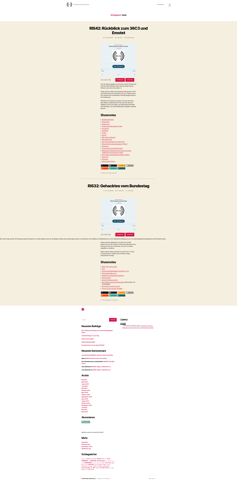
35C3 (103, 269)
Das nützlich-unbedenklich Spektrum (113, 155)
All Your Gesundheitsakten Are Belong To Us (115, 271)
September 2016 (86, 405)
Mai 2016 (84, 409)
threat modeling (85, 467)
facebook (88, 463)
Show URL (130, 79)
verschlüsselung (103, 467)
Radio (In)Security (90, 478)
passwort (91, 464)
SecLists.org (105, 128)
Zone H (104, 135)
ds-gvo (109, 460)
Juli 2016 (84, 407)
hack (113, 173)
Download (120, 79)
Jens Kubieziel (109, 37)
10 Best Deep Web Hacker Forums (112, 126)
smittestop (99, 466)
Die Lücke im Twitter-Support (111, 286)
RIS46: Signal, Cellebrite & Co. (101, 366)
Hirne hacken (106, 161)
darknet (93, 461)
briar (103, 458)
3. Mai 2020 (119, 37)
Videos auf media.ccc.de (109, 273)
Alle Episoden (160, 4)
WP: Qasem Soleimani (108, 137)
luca (113, 462)
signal (95, 466)
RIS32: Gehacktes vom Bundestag (118, 185)
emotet (109, 173)
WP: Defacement (107, 139)
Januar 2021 (85, 384)
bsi (105, 458)
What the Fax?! (106, 278)
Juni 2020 (84, 386)
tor (94, 467)
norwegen (86, 464)
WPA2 (86, 469)
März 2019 (84, 392)
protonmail (108, 464)
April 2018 (84, 399)
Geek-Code (105, 157)
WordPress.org (86, 448)
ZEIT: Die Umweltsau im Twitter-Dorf (113, 142)
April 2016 (84, 412)
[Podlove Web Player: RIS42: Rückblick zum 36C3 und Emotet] (118, 59)
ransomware (84, 466)
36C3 (125, 93)
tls (91, 467)
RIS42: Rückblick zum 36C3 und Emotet (118, 30)
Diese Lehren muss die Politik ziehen (113, 282)
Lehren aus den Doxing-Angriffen (112, 288)
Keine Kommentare (130, 37)
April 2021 (84, 382)
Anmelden (84, 442)
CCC (106, 173)
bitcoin (99, 458)
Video (125, 144)
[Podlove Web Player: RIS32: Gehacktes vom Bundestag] (118, 214)
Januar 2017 (85, 401)
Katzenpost (105, 146)
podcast (100, 464)
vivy (117, 300)
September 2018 (86, 397)
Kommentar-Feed (86, 446)
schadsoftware (90, 466)
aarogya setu (83, 458)
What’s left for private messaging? (112, 144)
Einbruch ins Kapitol (87, 339)
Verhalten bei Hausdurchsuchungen (113, 275)
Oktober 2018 (85, 394)
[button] (105, 166)
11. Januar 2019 (120, 190)
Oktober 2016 (85, 403)
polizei (104, 464)
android (88, 458)
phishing (96, 464)
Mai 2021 (84, 380)
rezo (116, 173)
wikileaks (112, 467)
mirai (82, 464)
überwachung (91, 469)
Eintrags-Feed (85, 444)
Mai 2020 (84, 388)
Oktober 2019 (85, 390)
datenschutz (101, 461)
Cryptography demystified (110, 148)
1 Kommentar (131, 190)
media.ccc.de (106, 124)
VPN (109, 467)
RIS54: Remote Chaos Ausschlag (102, 355)
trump (97, 467)
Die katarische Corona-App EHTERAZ (92, 345)
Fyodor (104, 133)
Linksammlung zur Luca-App (90, 335)
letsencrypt (108, 462)
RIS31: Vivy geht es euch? (109, 267)
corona (84, 460)
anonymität (93, 458)
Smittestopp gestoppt (88, 342)
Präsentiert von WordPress (103, 478)
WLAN (82, 469)
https (103, 462)
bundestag (107, 300)
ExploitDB (105, 131)
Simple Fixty (105, 122)
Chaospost (105, 159)
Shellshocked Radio (108, 120)
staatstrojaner (106, 466)
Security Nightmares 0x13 (110, 280)
